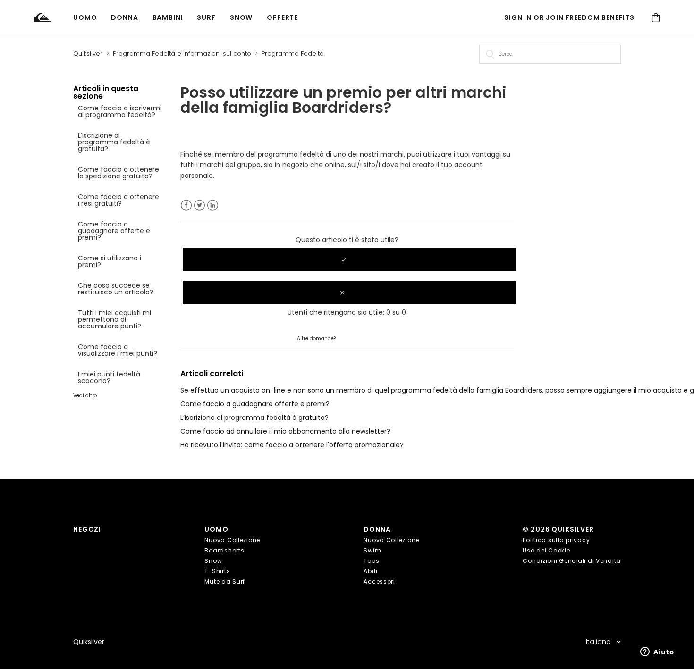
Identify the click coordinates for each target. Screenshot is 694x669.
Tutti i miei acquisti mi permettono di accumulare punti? (114, 319)
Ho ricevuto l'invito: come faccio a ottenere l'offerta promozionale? (292, 445)
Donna (124, 17)
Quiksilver (87, 53)
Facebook (186, 205)
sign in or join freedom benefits (569, 17)
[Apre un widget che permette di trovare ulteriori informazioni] (657, 652)
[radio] (349, 259)
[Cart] (656, 17)
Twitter (199, 205)
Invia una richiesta (367, 338)
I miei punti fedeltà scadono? (109, 377)
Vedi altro (85, 395)
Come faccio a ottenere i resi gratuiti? (118, 200)
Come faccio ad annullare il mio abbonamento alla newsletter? (285, 431)
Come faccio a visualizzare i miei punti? (117, 350)
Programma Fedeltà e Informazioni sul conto (182, 53)
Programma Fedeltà (293, 53)
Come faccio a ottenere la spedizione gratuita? (118, 173)
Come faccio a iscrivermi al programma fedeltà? (119, 111)
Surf (206, 17)
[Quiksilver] (53, 17)
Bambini (167, 17)
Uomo (85, 17)
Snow (241, 17)
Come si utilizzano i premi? (109, 261)
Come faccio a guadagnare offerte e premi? (114, 230)
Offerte (282, 17)
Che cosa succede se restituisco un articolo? (115, 289)
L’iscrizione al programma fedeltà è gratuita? (114, 142)
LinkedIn (213, 205)
